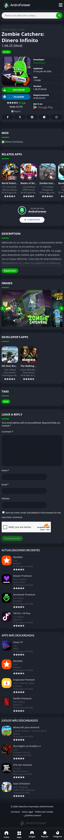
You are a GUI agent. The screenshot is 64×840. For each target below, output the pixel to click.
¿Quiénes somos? (32, 815)
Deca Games (39, 62)
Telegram (44, 116)
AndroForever (37, 211)
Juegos (13, 29)
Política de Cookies (44, 811)
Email (5, 484)
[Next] (61, 308)
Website (6, 498)
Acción (21, 29)
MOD (6, 401)
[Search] (59, 15)
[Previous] (3, 308)
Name (5, 470)
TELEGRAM (18, 96)
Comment (7, 431)
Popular (44, 836)
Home (5, 29)
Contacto (15, 811)
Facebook (7, 116)
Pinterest (32, 116)
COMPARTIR (33, 220)
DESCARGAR (18, 89)
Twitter (20, 116)
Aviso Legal (27, 811)
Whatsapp (56, 116)
